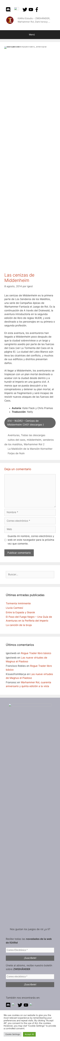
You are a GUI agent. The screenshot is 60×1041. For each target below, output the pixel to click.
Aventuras (14, 435)
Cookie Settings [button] (12, 1034)
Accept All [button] (29, 1034)
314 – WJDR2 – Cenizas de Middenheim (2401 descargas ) (25, 422)
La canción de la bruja (19, 625)
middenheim (34, 439)
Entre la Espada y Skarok (20, 612)
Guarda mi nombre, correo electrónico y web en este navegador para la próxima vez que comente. (31, 540)
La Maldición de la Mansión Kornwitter (30, 448)
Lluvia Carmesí (14, 607)
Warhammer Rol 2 (34, 444)
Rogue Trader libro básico (36, 653)
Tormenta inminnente (18, 603)
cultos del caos (16, 439)
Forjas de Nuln (16, 453)
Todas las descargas (33, 435)
